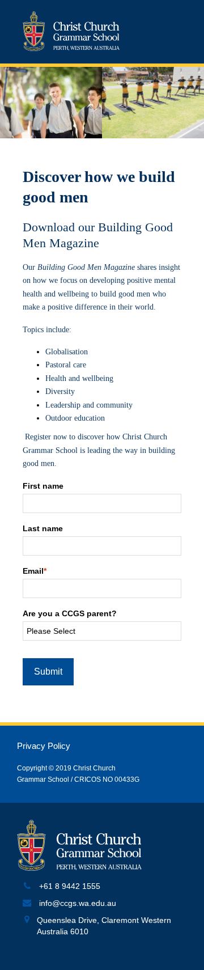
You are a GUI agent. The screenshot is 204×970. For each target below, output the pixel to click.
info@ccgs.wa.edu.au (77, 903)
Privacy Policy (43, 746)
